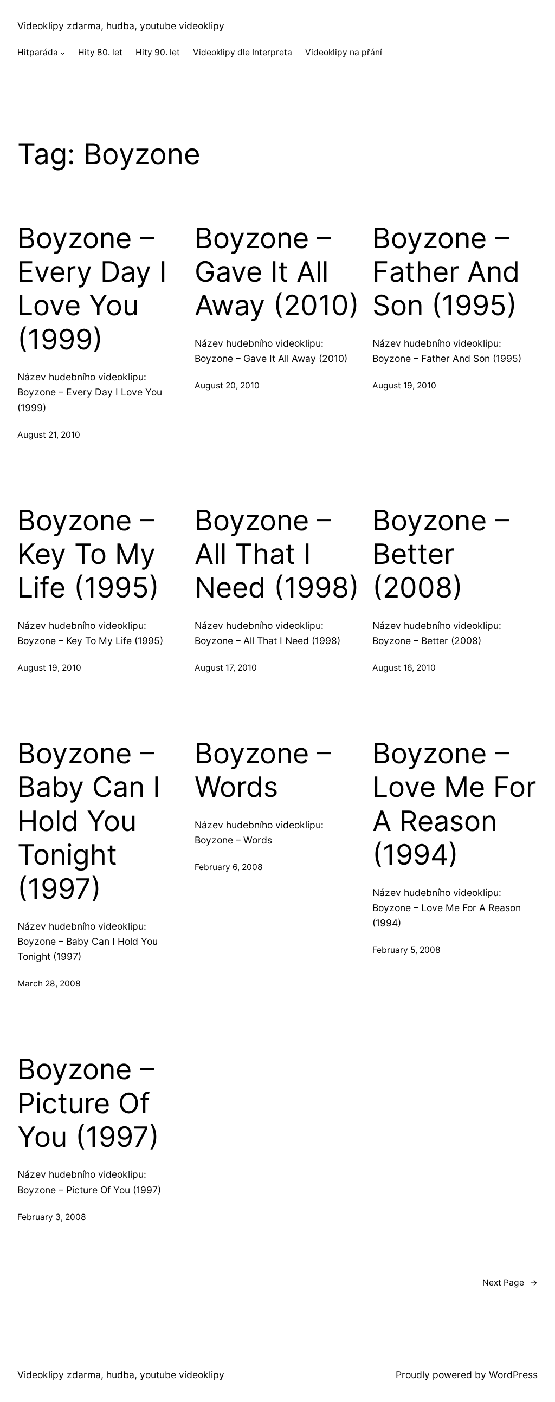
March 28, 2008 (49, 983)
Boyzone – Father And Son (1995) (446, 272)
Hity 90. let (157, 52)
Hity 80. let (100, 52)
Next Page (510, 1282)
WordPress (513, 1374)
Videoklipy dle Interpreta (242, 52)
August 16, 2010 (404, 668)
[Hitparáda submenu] (62, 52)
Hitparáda (37, 52)
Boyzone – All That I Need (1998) (277, 554)
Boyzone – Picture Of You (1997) (88, 1103)
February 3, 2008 (51, 1217)
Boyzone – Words (263, 770)
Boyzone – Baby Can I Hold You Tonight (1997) (88, 821)
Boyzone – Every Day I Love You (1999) (92, 289)
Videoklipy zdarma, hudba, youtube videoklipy (120, 25)
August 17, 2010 (226, 668)
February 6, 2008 (229, 867)
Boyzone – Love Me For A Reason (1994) (454, 804)
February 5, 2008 (406, 950)
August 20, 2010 (227, 385)
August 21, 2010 (48, 435)
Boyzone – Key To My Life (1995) (88, 554)
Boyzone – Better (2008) (440, 554)
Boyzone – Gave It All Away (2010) (277, 272)
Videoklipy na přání (343, 52)
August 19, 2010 (404, 385)
